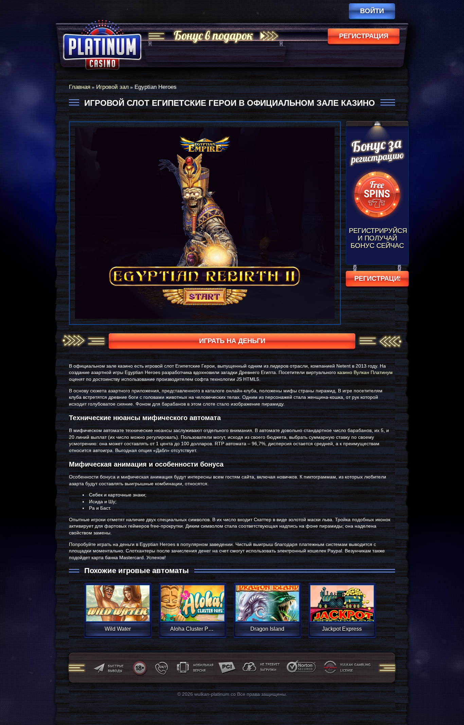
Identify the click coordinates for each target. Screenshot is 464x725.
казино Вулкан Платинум (365, 372)
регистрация (363, 36)
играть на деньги (232, 341)
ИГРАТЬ (117, 598)
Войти (372, 11)
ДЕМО (118, 611)
